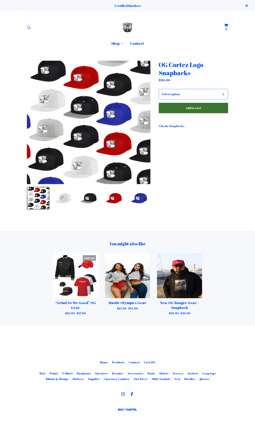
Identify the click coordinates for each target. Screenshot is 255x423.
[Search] (29, 27)
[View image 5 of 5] (139, 198)
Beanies (117, 373)
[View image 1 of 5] (38, 198)
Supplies (94, 379)
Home (104, 362)
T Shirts (67, 373)
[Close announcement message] (246, 5)
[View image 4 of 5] (114, 198)
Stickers (78, 379)
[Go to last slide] (32, 122)
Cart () (149, 362)
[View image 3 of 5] (88, 198)
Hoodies (189, 379)
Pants (151, 373)
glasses (204, 379)
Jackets (192, 373)
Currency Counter (117, 379)
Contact (137, 43)
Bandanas (84, 373)
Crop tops (209, 373)
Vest (177, 379)
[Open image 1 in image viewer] (88, 122)
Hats (43, 373)
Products (118, 362)
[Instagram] (123, 394)
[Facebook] (131, 394)
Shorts (163, 373)
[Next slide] (145, 122)
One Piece (141, 379)
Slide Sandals (161, 379)
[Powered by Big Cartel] (127, 409)
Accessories (135, 373)
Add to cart (193, 108)
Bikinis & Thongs (57, 379)
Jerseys (177, 373)
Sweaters (101, 373)
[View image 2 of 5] (63, 198)
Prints (54, 373)
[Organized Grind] (127, 27)
